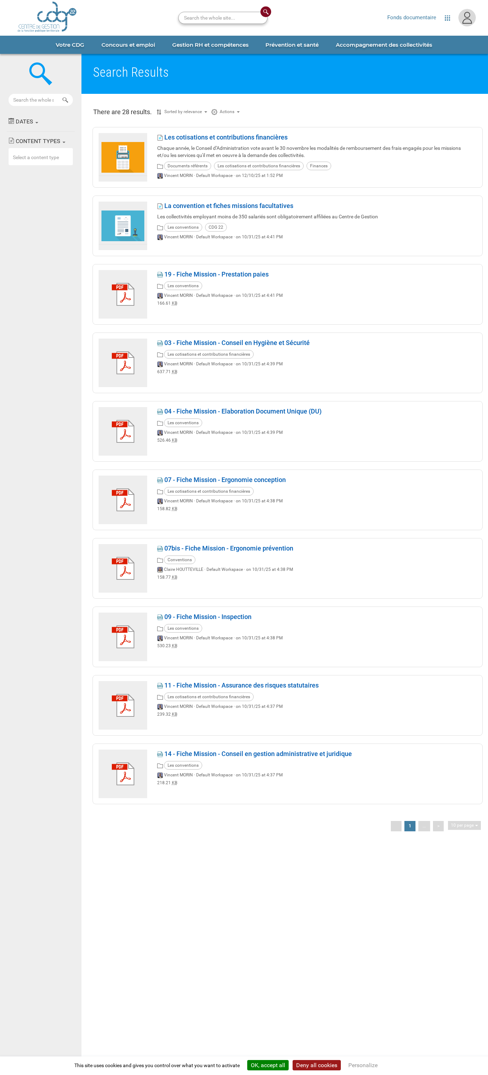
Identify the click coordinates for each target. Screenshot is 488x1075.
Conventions (180, 559)
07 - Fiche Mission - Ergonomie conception (224, 479)
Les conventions (183, 227)
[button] (40, 121)
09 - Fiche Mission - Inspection (207, 616)
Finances (319, 165)
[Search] (65, 100)
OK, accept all (268, 1065)
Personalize (363, 1065)
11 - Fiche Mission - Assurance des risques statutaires (241, 685)
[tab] (70, 45)
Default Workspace (214, 175)
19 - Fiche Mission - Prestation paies (216, 274)
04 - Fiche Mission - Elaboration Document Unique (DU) (242, 411)
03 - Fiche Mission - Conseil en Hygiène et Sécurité (236, 342)
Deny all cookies (316, 1065)
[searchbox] (66, 157)
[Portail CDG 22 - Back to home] (47, 17)
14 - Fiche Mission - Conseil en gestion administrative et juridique (257, 753)
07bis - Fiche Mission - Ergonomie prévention (228, 548)
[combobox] (41, 156)
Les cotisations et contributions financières (225, 137)
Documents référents (188, 165)
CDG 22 (216, 227)
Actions (227, 111)
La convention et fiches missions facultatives (228, 205)
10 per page (462, 825)
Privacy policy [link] (400, 1065)
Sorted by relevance (183, 111)
